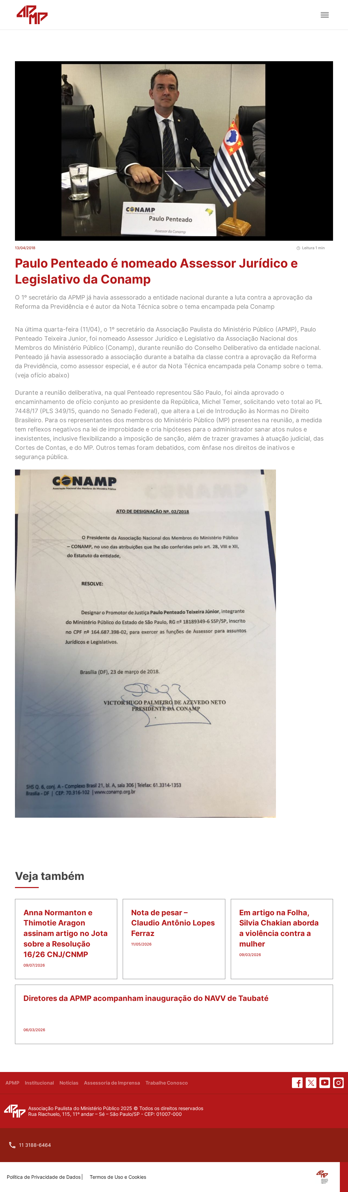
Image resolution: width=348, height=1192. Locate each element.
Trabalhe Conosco (166, 1083)
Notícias (69, 1083)
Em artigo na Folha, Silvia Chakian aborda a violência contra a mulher (279, 928)
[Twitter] (311, 1082)
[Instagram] (338, 1082)
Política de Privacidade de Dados (44, 1177)
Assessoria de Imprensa (112, 1083)
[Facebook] (297, 1082)
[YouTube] (324, 1082)
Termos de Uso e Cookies (118, 1177)
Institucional (39, 1083)
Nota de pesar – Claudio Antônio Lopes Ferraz (173, 923)
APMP (12, 1083)
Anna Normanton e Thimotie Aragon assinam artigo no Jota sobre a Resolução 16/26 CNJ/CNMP (65, 933)
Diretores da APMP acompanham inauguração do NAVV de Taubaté (145, 998)
